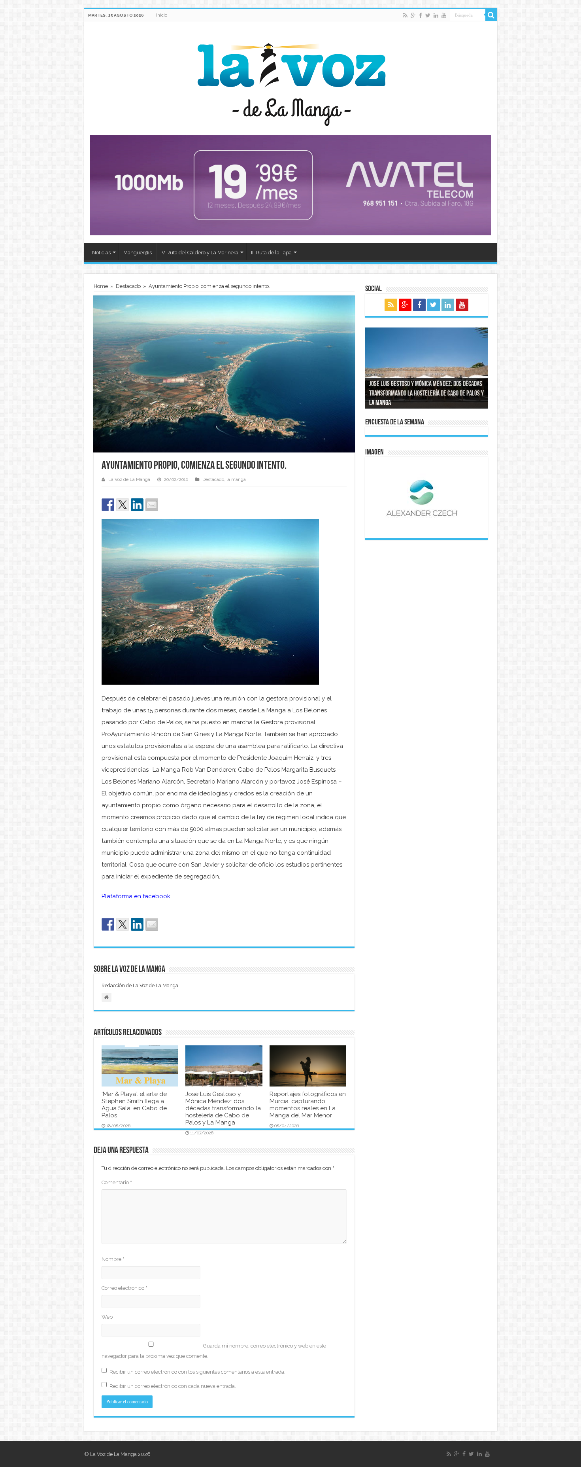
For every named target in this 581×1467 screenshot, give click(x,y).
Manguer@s (137, 253)
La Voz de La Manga (129, 479)
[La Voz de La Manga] (290, 78)
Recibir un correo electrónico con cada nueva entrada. (172, 1386)
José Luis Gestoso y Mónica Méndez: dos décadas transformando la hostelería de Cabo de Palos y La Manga (223, 1108)
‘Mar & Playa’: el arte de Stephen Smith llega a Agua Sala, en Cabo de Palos (134, 1104)
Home (101, 286)
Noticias (101, 253)
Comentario (117, 1182)
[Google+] (413, 15)
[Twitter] (427, 15)
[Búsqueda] (491, 15)
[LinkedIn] (436, 15)
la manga (236, 479)
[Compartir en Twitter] (122, 504)
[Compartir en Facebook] (108, 504)
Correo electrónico (124, 1288)
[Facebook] (420, 15)
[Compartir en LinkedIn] (137, 504)
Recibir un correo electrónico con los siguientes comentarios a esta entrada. (197, 1372)
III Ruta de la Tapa (271, 253)
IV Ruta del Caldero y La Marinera (199, 253)
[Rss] (405, 15)
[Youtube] (444, 15)
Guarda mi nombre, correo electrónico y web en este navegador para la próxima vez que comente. (214, 1351)
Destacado (128, 286)
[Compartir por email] (151, 504)
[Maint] (290, 185)
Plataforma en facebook (136, 896)
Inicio (161, 15)
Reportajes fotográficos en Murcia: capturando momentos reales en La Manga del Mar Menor (308, 1104)
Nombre (113, 1259)
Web (107, 1317)
